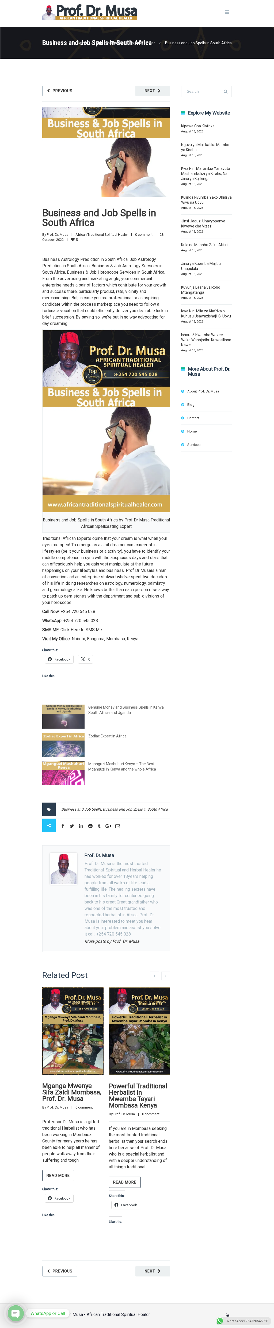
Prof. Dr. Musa (57, 235)
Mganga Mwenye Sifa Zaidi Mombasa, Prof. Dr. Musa (71, 1092)
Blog (191, 405)
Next (150, 91)
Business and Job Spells (81, 809)
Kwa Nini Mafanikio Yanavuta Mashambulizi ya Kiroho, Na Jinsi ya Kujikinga (205, 173)
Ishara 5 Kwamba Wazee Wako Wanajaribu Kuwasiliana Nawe (206, 340)
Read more (58, 1175)
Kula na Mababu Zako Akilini (204, 245)
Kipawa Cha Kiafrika (198, 126)
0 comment (144, 235)
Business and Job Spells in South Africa (99, 217)
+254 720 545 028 (78, 611)
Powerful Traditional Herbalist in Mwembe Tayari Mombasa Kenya (138, 1095)
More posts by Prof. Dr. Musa (112, 941)
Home (82, 43)
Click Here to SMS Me (81, 629)
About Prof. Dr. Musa (203, 391)
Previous (63, 91)
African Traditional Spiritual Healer (126, 43)
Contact (193, 418)
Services (193, 445)
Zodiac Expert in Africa (107, 736)
